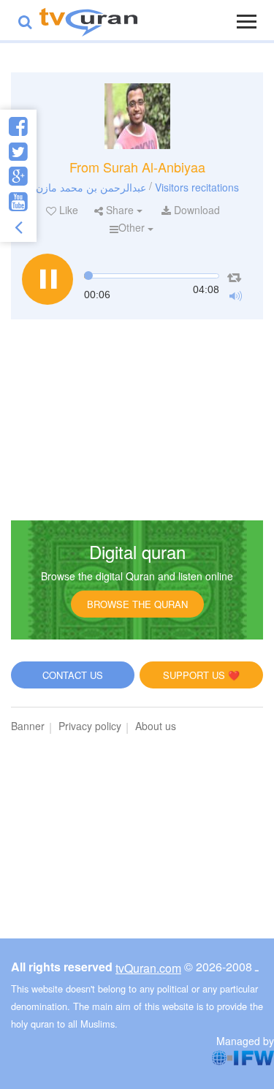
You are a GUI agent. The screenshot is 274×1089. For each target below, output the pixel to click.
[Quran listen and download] (88, 20)
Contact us (72, 675)
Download (195, 209)
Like (67, 209)
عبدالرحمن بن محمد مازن (91, 186)
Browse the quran (137, 604)
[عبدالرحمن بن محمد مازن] (137, 116)
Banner (28, 725)
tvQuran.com (148, 968)
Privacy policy (89, 725)
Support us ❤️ (201, 675)
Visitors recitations (197, 186)
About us (155, 725)
